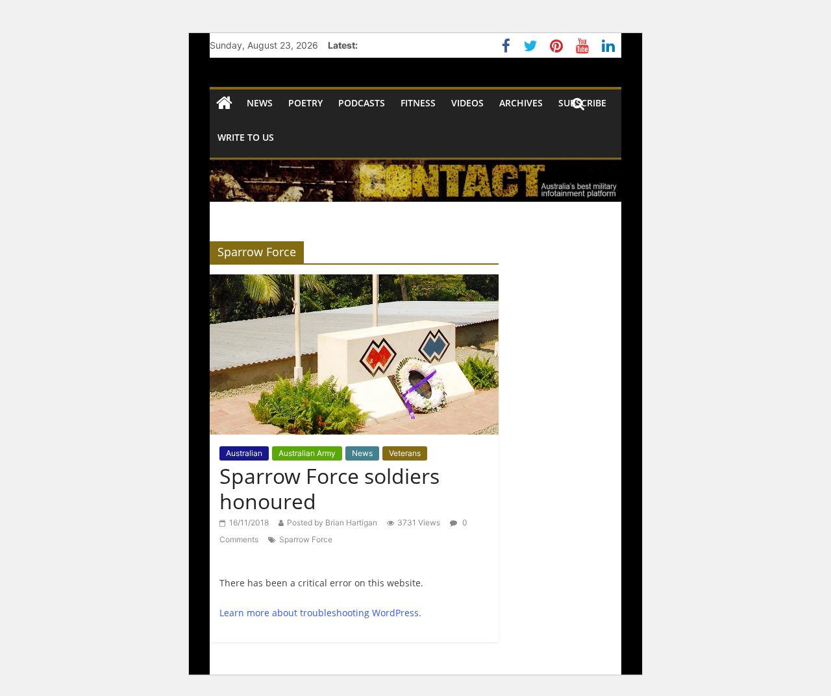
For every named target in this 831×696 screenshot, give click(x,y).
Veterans (405, 453)
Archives (521, 103)
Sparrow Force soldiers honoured (329, 488)
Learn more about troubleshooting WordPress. (320, 612)
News (362, 453)
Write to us (245, 137)
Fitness (418, 103)
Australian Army (307, 453)
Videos (467, 103)
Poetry (305, 103)
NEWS (260, 103)
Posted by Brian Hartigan (332, 522)
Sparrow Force (305, 539)
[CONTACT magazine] (224, 103)
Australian (244, 453)
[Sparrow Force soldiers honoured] (354, 282)
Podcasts (361, 103)
